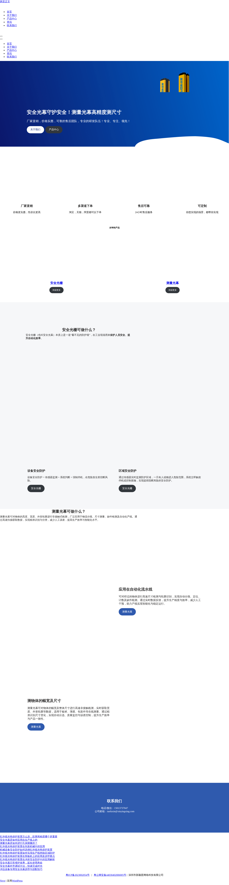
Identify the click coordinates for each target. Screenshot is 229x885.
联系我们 (12, 25)
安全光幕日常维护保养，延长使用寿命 (21, 862)
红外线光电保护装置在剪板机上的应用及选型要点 (27, 856)
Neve (2, 880)
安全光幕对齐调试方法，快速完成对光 (21, 866)
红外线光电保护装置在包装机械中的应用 (22, 846)
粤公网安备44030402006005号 (110, 875)
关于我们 (12, 15)
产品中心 (12, 18)
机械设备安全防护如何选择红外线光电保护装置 (26, 849)
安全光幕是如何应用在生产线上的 (18, 839)
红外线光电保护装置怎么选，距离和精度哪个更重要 (28, 836)
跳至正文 (5, 1)
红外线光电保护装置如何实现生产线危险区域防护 (27, 853)
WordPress (17, 880)
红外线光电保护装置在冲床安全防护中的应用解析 (27, 859)
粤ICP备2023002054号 (78, 875)
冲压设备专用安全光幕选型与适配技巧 (21, 869)
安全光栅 (56, 283)
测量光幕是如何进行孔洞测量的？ (18, 843)
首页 (9, 11)
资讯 (9, 22)
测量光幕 (172, 283)
